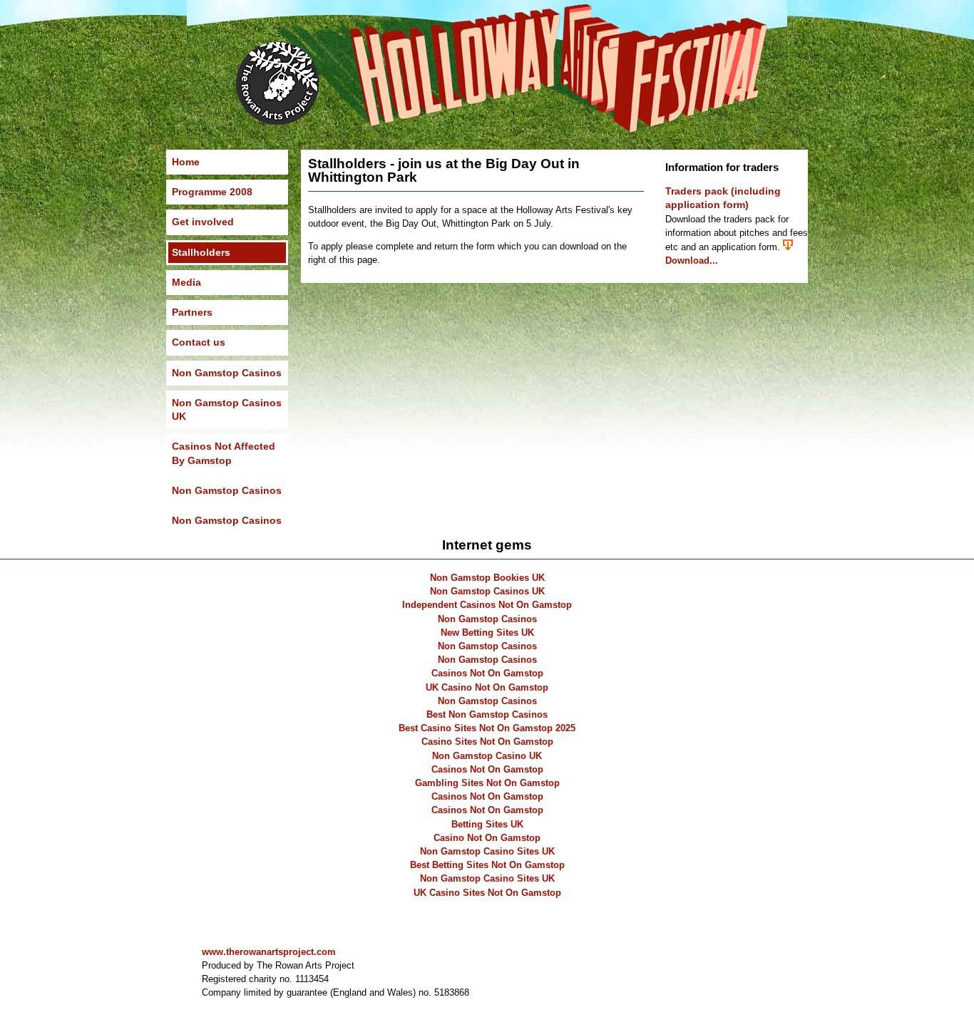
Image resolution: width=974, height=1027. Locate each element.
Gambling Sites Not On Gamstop (487, 783)
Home (186, 161)
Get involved (203, 221)
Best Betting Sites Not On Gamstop (487, 865)
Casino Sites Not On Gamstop (487, 741)
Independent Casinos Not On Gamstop (487, 604)
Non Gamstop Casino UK (487, 755)
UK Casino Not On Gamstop (487, 687)
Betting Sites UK (487, 824)
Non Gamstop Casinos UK (227, 409)
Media (186, 282)
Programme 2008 (212, 191)
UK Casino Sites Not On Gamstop (487, 892)
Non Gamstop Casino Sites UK (487, 851)
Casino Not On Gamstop (487, 837)
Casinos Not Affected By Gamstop (223, 452)
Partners (192, 312)
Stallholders (201, 252)
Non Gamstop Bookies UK (487, 577)
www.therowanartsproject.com (269, 951)
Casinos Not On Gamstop (487, 673)
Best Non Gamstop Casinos (487, 714)
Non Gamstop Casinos (227, 372)
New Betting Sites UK (487, 632)
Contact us (198, 342)
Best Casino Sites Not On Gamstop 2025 (487, 728)
